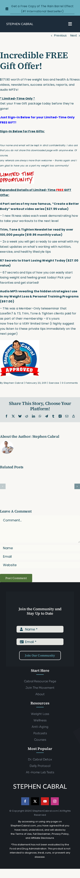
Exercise (54, 383)
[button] (3, 486)
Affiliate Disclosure (42, 838)
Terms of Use (23, 834)
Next (73, 35)
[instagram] (55, 801)
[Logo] (20, 24)
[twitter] (35, 801)
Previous (60, 35)
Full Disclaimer (42, 834)
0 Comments (70, 383)
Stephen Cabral (13, 383)
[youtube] (45, 801)
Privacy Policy (60, 834)
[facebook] (25, 801)
